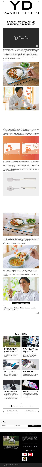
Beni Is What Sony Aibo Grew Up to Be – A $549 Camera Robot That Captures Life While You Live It (11, 350)
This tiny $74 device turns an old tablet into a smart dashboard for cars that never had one (30, 350)
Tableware (32, 405)
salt (17, 405)
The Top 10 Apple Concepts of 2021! (30, 391)
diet (9, 405)
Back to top (6, 465)
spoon (21, 405)
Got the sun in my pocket (9, 371)
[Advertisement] (21, 17)
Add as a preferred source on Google (22, 303)
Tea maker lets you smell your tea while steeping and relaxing (30, 411)
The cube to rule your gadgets (29, 371)
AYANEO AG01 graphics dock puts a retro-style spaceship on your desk (12, 411)
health (13, 405)
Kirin (8, 60)
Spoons (26, 405)
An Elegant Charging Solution (10, 391)
